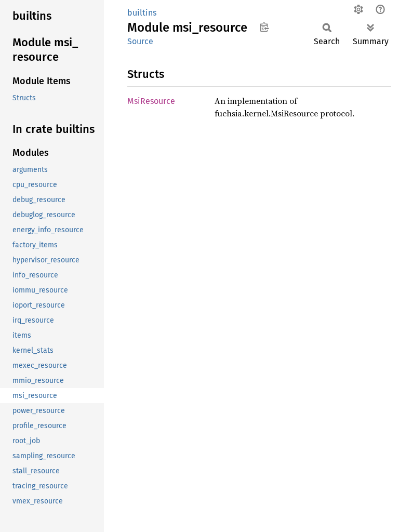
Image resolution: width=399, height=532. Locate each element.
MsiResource (151, 101)
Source (140, 41)
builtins (141, 13)
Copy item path (264, 27)
